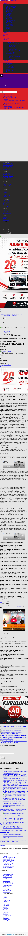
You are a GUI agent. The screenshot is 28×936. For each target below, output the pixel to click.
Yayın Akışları (9, 17)
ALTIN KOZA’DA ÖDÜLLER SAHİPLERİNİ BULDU (11, 314)
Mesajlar (8, 71)
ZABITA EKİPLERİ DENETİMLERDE (14, 107)
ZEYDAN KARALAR (10, 97)
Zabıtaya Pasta (8, 106)
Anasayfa (3, 314)
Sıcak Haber (6, 206)
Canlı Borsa (9, 21)
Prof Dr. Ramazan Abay (15, 50)
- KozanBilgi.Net (10, 934)
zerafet (6, 99)
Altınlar (8, 30)
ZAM (5, 104)
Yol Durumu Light (7, 166)
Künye (8, 4)
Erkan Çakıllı (12, 45)
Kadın (4, 37)
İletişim (5, 217)
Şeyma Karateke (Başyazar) (16, 44)
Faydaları (8, 64)
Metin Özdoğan (13, 48)
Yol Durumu (9, 11)
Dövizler (8, 27)
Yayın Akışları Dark (8, 176)
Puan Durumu (9, 24)
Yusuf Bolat (12, 52)
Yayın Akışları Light (8, 174)
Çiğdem (19, 606)
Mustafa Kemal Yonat (14, 56)
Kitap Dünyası (9, 70)
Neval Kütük (12, 57)
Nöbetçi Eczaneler (10, 20)
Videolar (5, 39)
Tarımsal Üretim (10, 67)
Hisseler (8, 28)
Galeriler (5, 230)
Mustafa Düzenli (13, 49)
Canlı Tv (8, 14)
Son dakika (5, 78)
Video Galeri (6, 202)
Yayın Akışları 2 (10, 18)
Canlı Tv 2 (9, 16)
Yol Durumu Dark (7, 167)
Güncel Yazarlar (10, 42)
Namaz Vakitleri (10, 23)
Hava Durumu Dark (8, 165)
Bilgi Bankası (6, 62)
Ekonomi (5, 34)
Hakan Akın (12, 46)
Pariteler (8, 31)
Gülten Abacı (12, 55)
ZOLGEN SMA (8, 94)
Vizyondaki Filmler (11, 6)
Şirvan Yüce (12, 59)
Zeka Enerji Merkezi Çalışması (12, 103)
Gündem (5, 32)
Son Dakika (6, 178)
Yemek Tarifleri (10, 66)
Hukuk (8, 69)
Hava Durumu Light (8, 163)
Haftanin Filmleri (10, 7)
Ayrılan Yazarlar (10, 53)
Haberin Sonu (6, 331)
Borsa (6, 856)
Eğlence (9, 314)
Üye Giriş (5, 210)
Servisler (5, 3)
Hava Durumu (9, 9)
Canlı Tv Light (6, 169)
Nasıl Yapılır (9, 63)
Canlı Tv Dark (6, 173)
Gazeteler (5, 60)
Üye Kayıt (5, 211)
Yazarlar (5, 41)
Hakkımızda (6, 220)
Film (1, 602)
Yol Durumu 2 (9, 13)
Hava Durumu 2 (10, 10)
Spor (4, 35)
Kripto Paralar (9, 25)
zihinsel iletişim (8, 96)
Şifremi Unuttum (7, 213)
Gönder (2, 758)
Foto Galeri (6, 38)
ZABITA (6, 108)
